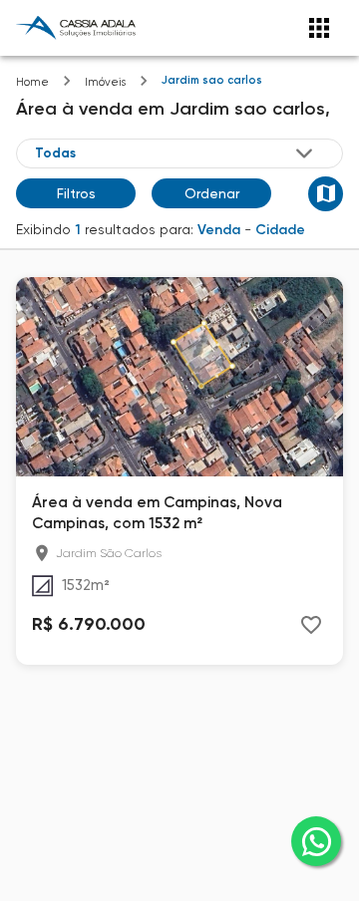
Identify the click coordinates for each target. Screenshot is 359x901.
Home (32, 82)
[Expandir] (304, 153)
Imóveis (105, 82)
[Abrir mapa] (325, 193)
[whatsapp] (316, 841)
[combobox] (175, 153)
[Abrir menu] (319, 28)
